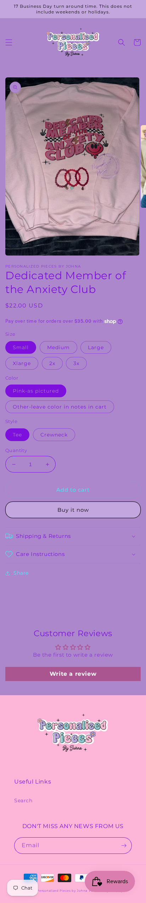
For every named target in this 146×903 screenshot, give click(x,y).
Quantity (16, 450)
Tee (17, 435)
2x (52, 363)
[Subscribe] (123, 845)
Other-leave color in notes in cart (60, 407)
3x (76, 363)
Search (23, 800)
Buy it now (73, 509)
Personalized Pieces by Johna (62, 890)
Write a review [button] (73, 673)
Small (21, 347)
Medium (58, 347)
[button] (9, 42)
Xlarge (22, 363)
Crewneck (54, 435)
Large (96, 347)
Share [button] (21, 573)
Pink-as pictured (36, 391)
